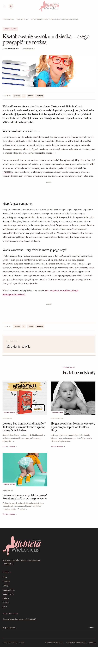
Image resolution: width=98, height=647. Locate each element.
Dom (5, 577)
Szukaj (91, 627)
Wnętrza (6, 602)
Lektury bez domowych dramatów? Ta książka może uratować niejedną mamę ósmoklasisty (24, 426)
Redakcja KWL (13, 48)
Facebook (17, 95)
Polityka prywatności (54, 643)
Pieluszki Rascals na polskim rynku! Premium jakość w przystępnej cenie (25, 496)
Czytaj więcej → (10, 446)
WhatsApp (40, 95)
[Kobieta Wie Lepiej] (49, 6)
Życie (5, 606)
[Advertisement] (49, 187)
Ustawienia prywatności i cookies (80, 643)
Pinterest (30, 95)
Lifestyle (6, 585)
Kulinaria (6, 581)
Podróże (6, 598)
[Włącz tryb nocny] (11, 6)
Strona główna (8, 19)
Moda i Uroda (8, 594)
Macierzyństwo (22, 19)
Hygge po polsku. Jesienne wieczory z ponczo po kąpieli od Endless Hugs (73, 426)
